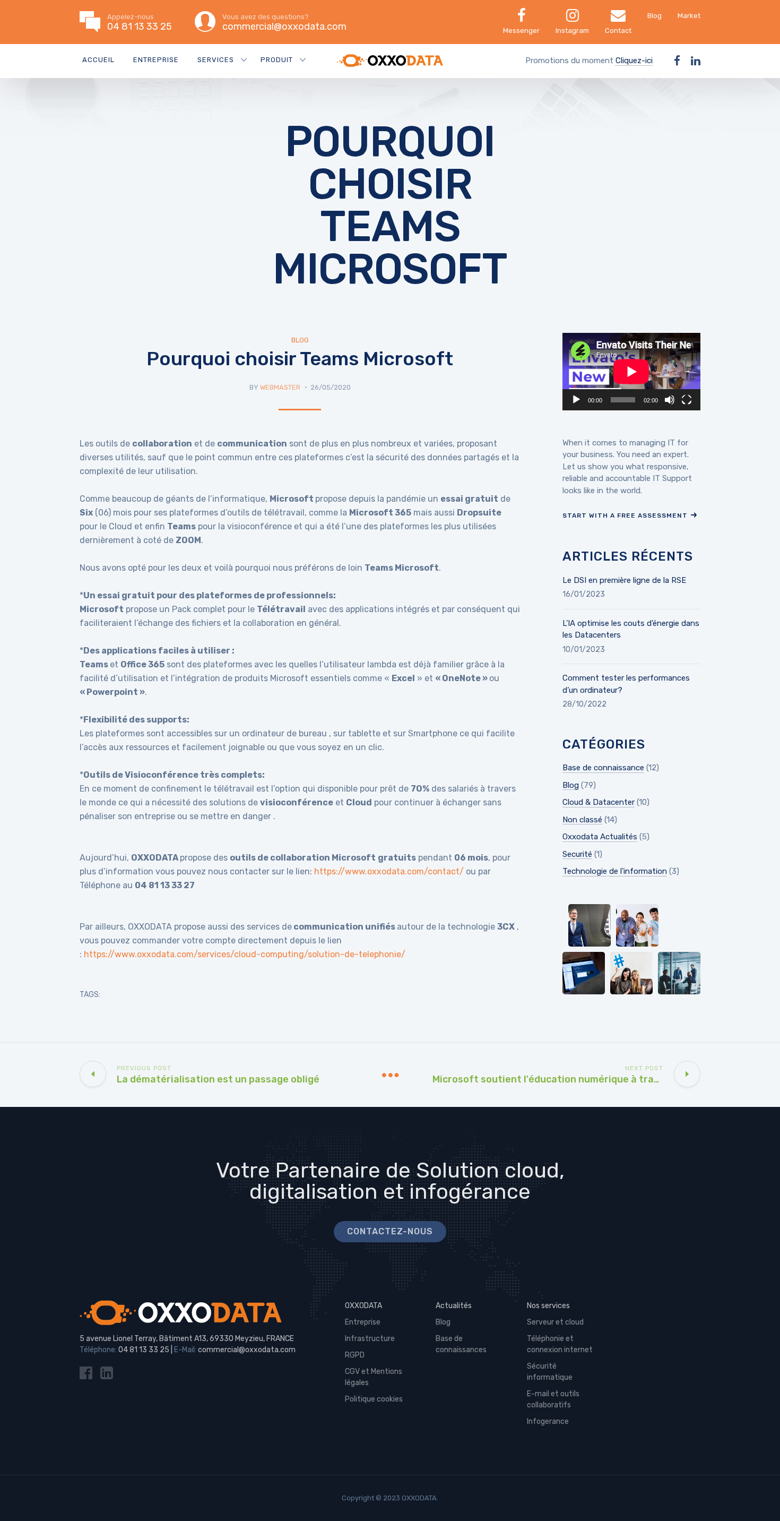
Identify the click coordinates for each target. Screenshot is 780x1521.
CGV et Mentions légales (373, 1377)
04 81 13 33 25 (143, 1349)
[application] (631, 371)
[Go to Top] (758, 1497)
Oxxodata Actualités (599, 836)
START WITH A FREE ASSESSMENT (625, 515)
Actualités (454, 1305)
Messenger (521, 31)
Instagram (572, 31)
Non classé (582, 819)
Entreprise (156, 60)
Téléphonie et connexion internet (560, 1344)
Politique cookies (374, 1399)
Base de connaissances (461, 1344)
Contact (618, 31)
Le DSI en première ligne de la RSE (624, 580)
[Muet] (669, 399)
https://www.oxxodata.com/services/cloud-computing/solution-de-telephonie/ (244, 954)
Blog (654, 16)
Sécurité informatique (550, 1372)
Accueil (98, 60)
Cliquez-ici (634, 60)
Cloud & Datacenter (598, 802)
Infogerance (548, 1421)
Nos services (548, 1305)
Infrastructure (370, 1338)
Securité (577, 854)
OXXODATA (363, 1305)
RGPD (355, 1355)
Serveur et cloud (555, 1322)
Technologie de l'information (614, 871)
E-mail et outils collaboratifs (553, 1399)
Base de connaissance (603, 767)
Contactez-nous (390, 1231)
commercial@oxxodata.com (247, 1349)
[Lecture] (576, 399)
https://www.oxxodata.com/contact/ (389, 871)
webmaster (280, 387)
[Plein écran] (686, 399)
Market (689, 16)
